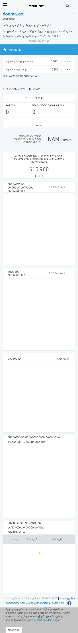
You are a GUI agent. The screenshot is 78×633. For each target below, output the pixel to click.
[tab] (39, 14)
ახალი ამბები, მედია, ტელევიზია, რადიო (46, 31)
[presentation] (26, 98)
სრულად (63, 358)
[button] (58, 186)
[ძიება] (67, 6)
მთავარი (15, 49)
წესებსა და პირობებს (46, 620)
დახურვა (13, 630)
